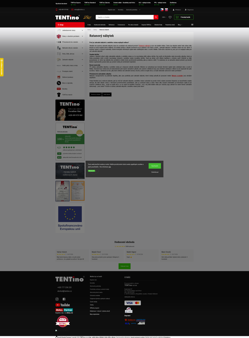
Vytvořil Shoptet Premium (64, 337)
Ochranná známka (95, 295)
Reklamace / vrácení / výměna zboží (100, 311)
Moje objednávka (94, 314)
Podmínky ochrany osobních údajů (99, 289)
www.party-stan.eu (129, 297)
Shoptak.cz (167, 337)
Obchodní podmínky (131, 10)
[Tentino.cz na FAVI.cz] (72, 321)
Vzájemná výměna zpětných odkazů (100, 298)
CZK (163, 17)
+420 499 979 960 (75, 115)
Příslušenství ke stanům (70, 42)
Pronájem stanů (67, 71)
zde (110, 167)
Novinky (64, 89)
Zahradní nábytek (67, 60)
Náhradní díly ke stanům (70, 48)
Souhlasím (154, 166)
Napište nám (111, 10)
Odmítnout (154, 172)
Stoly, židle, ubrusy (68, 54)
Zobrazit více (125, 266)
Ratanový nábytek (144, 46)
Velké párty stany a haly (70, 65)
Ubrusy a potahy (177, 76)
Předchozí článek (95, 94)
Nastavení (91, 171)
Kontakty (120, 10)
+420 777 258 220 (64, 287)
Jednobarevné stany (68, 30)
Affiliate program (94, 308)
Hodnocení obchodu (124, 242)
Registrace (191, 10)
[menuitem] (90, 25)
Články (92, 305)
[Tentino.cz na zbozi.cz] (72, 330)
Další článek (107, 94)
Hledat (156, 17)
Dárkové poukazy (67, 77)
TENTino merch (67, 95)
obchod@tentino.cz (64, 291)
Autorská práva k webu (96, 292)
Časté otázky (93, 302)
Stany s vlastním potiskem (70, 36)
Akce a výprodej (67, 83)
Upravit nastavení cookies (138, 337)
